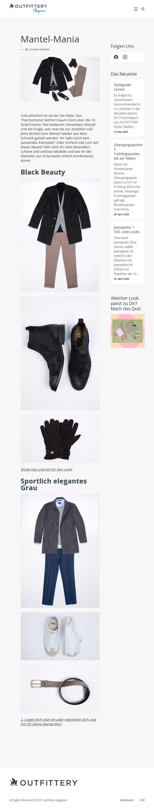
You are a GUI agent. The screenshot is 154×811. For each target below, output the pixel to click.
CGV (142, 800)
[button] (136, 9)
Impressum (127, 800)
